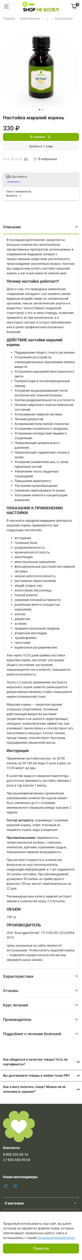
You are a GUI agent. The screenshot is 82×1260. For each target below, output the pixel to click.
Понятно (41, 1248)
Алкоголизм (64, 18)
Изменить (13, 181)
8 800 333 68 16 (15, 1155)
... (47, 18)
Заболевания (30, 18)
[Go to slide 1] (39, 109)
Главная (9, 18)
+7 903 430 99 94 (16, 1160)
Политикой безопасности (56, 1238)
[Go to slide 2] (42, 109)
